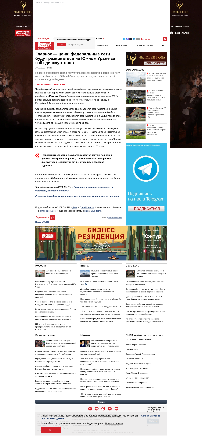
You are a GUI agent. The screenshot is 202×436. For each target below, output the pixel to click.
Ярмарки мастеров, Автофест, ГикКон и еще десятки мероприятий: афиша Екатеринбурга (61, 343)
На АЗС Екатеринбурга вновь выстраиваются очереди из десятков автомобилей (156, 129)
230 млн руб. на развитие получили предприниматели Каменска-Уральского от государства (53, 326)
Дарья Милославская (114, 217)
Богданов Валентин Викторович (139, 364)
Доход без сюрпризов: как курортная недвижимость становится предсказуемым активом (98, 291)
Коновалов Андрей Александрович (140, 354)
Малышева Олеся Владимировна (139, 387)
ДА (62, 45)
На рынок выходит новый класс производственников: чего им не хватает (104, 273)
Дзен (74, 207)
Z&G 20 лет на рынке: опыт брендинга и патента (100, 306)
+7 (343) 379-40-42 (153, 410)
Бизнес (84, 265)
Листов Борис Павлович (136, 345)
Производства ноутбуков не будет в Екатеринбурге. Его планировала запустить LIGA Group (55, 284)
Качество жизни (102, 46)
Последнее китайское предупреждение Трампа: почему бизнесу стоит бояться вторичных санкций (100, 371)
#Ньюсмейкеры (122, 46)
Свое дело (132, 265)
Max (86, 211)
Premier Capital (132, 349)
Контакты (145, 39)
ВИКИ (162, 46)
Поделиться (42, 217)
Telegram (124, 39)
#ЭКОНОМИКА (43, 84)
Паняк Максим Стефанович (137, 373)
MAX (127, 39)
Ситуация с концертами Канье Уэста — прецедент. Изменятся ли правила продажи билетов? (53, 294)
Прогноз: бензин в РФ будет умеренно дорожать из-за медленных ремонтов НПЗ (156, 112)
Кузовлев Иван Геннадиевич (137, 378)
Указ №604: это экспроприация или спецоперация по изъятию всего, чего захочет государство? (99, 361)
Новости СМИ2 (42, 222)
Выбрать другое (75, 45)
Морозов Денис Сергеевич (137, 368)
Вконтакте (134, 39)
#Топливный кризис (145, 46)
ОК (50, 430)
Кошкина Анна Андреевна (136, 383)
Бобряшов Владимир (134, 359)
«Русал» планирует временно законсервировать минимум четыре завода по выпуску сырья (156, 95)
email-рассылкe (48, 211)
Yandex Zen (130, 39)
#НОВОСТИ (58, 84)
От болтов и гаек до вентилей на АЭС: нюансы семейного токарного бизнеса (151, 273)
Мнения (85, 335)
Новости (40, 265)
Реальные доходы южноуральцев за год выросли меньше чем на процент (77, 196)
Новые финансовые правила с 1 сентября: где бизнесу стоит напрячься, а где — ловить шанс (105, 343)
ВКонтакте (96, 211)
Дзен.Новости (87, 207)
